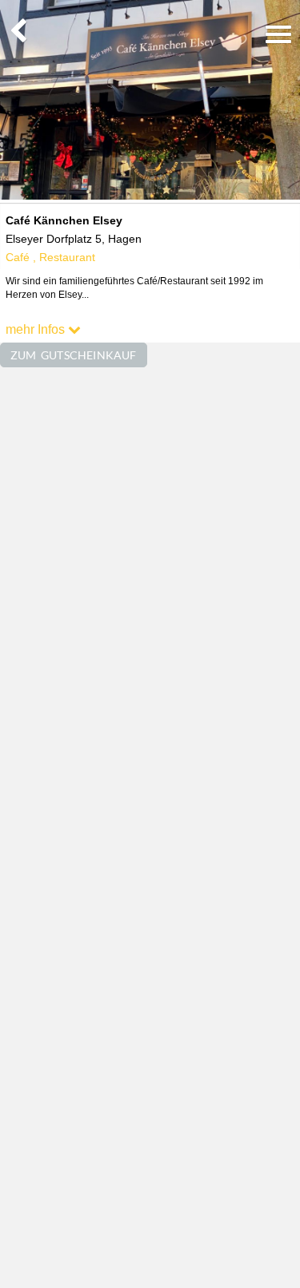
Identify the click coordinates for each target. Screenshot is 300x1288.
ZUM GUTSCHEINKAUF (73, 355)
